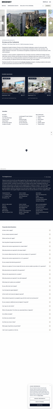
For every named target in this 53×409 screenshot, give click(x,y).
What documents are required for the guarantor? (13, 270)
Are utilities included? (7, 314)
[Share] (43, 6)
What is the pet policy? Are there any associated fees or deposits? (17, 310)
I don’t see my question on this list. (10, 330)
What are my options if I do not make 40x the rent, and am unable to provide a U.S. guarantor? (24, 266)
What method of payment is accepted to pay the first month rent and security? (20, 298)
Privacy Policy (40, 395)
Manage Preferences (39, 398)
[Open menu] (50, 2)
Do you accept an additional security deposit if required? (15, 302)
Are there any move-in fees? (9, 322)
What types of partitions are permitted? (11, 326)
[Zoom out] (51, 134)
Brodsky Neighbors (26, 62)
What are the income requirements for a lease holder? (14, 246)
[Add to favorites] (12, 78)
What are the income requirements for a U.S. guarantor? (15, 258)
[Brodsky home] (7, 2)
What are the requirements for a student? (12, 274)
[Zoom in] (51, 132)
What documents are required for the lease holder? (14, 250)
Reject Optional (40, 401)
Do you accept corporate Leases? (10, 234)
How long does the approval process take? (12, 242)
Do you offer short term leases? (9, 286)
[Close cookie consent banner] (50, 385)
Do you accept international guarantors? (11, 262)
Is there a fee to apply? (7, 230)
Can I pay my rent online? (8, 306)
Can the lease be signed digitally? (10, 290)
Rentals (45, 1)
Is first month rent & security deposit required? (13, 294)
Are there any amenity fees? (8, 318)
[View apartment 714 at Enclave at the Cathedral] (39, 85)
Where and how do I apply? (8, 238)
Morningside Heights (13, 5)
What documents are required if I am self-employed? (14, 278)
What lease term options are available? (11, 282)
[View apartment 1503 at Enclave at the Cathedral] (13, 85)
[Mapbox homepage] (3, 169)
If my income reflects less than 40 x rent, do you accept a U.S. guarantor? (19, 254)
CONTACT (48, 5)
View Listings (48, 176)
